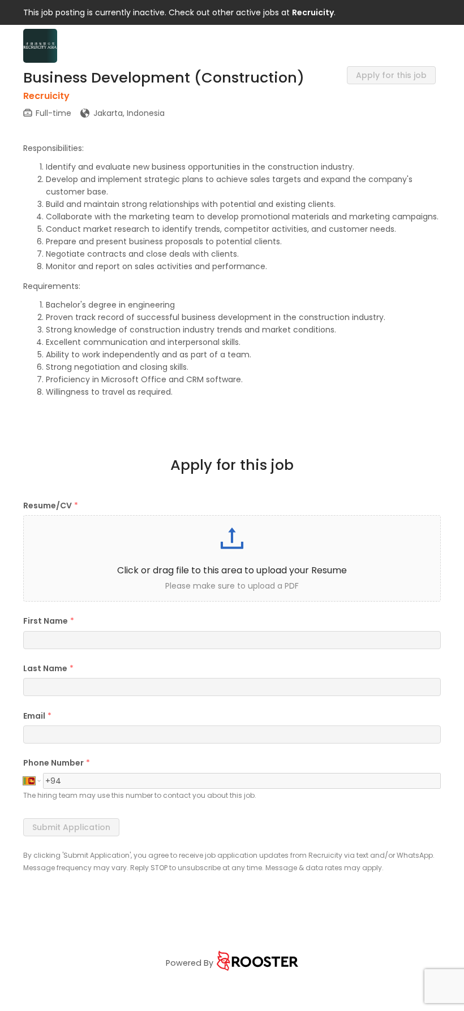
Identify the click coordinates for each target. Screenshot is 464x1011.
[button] (232, 558)
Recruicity (313, 12)
